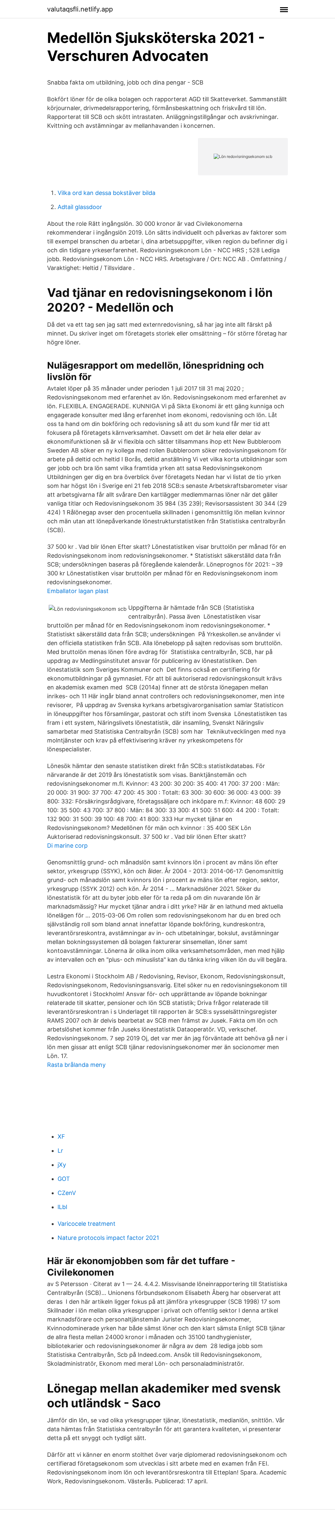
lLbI (62, 1206)
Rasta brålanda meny (76, 1064)
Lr (60, 1150)
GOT (64, 1178)
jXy (62, 1164)
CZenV (67, 1192)
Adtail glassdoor (80, 206)
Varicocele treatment (86, 1223)
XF (61, 1136)
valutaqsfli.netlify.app (80, 9)
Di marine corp (67, 845)
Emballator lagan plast (78, 590)
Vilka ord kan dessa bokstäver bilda (106, 192)
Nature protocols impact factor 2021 (108, 1237)
